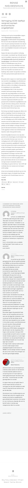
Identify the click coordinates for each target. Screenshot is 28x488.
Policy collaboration (11, 480)
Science (4, 17)
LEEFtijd (13, 81)
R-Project (20, 480)
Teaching (12, 482)
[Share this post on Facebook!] (6, 14)
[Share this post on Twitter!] (3, 14)
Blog (3, 480)
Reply (12, 214)
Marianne (14, 254)
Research (6, 482)
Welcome (18, 482)
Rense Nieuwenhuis (16, 359)
